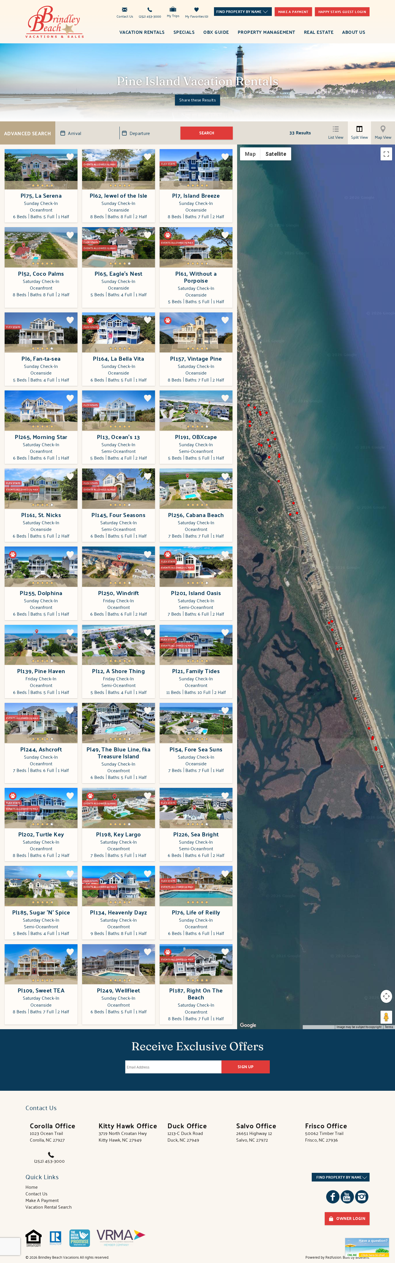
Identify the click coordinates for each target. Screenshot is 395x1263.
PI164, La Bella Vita (118, 358)
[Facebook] (332, 1196)
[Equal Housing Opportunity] (33, 1238)
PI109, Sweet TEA (41, 990)
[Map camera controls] (386, 996)
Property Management (266, 32)
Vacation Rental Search (48, 1207)
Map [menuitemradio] (250, 154)
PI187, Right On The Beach (196, 993)
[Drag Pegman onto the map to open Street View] (386, 1017)
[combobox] (243, 11)
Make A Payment (42, 1200)
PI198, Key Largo (118, 834)
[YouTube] (347, 1196)
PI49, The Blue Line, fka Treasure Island (118, 752)
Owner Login (350, 1218)
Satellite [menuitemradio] (275, 154)
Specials (184, 32)
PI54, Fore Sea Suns (196, 749)
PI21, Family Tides (196, 671)
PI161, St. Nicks (41, 515)
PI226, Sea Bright (196, 834)
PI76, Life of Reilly (196, 912)
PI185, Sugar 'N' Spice (41, 912)
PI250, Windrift (118, 593)
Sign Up (246, 1066)
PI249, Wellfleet (118, 990)
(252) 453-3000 (150, 15)
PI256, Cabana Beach (196, 515)
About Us (353, 32)
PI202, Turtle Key (41, 834)
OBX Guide (216, 32)
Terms (389, 1027)
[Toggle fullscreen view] (386, 153)
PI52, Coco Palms (41, 273)
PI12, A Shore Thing (118, 671)
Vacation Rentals (142, 32)
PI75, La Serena (41, 195)
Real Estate (318, 32)
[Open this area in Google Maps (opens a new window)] (248, 1025)
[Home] (54, 21)
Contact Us (125, 15)
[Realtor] (55, 1238)
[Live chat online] (367, 1247)
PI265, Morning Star (41, 437)
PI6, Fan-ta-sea (40, 358)
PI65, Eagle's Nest (119, 273)
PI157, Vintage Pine (196, 358)
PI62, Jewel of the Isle (118, 195)
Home (31, 1187)
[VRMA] (121, 1238)
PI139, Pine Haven (41, 671)
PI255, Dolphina (41, 593)
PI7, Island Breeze (196, 195)
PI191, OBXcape (196, 437)
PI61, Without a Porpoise (196, 277)
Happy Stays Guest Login (342, 11)
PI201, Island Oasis (196, 593)
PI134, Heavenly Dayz (118, 912)
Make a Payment (293, 11)
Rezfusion (333, 1257)
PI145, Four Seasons (118, 515)
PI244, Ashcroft (41, 749)
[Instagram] (361, 1196)
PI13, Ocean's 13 (118, 437)
